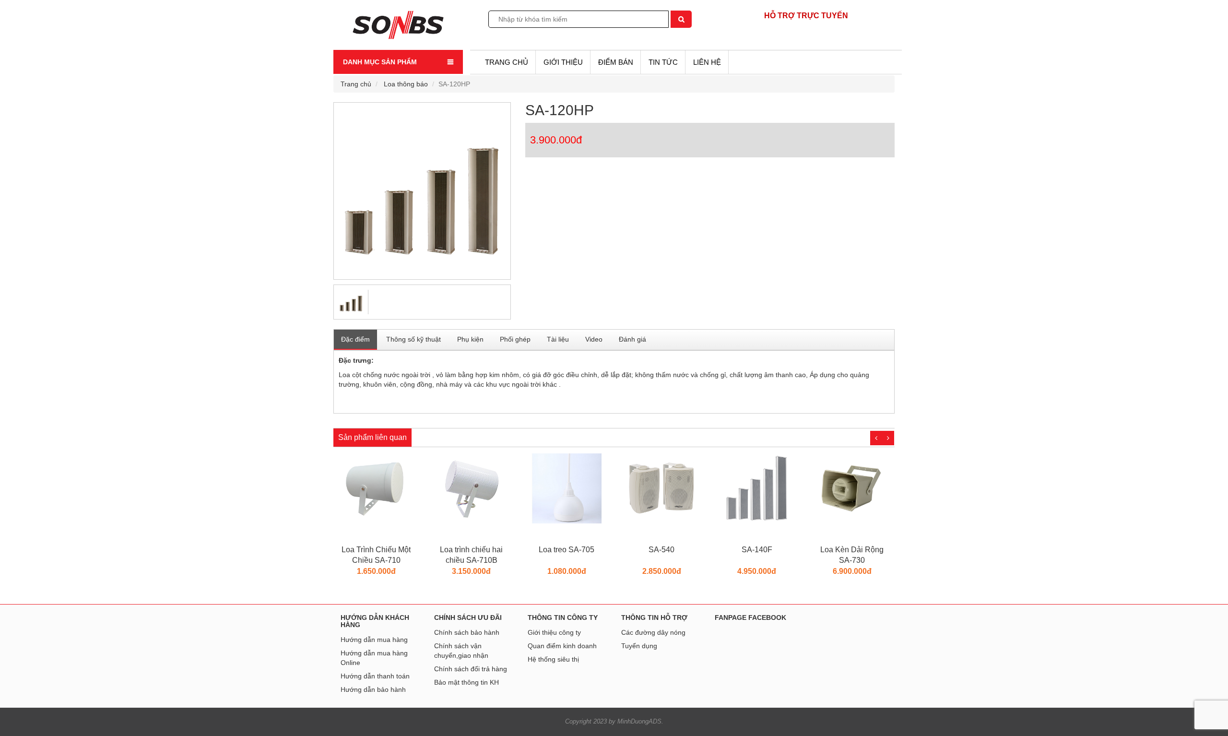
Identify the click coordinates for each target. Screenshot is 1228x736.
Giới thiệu (563, 62)
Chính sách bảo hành (466, 632)
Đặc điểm (355, 339)
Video (593, 339)
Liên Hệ (707, 62)
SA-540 (571, 550)
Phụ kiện (470, 339)
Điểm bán (615, 62)
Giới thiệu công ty (554, 632)
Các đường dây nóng (653, 632)
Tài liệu (558, 339)
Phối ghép (515, 339)
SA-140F (666, 550)
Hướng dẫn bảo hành (373, 689)
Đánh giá (632, 339)
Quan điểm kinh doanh (562, 646)
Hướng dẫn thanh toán (375, 676)
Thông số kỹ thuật (413, 339)
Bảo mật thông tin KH (466, 682)
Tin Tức (663, 62)
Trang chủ (506, 62)
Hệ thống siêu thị (553, 659)
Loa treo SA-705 (476, 550)
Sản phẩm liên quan (372, 437)
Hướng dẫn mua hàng (374, 639)
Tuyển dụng (639, 646)
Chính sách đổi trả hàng (470, 669)
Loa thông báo (406, 84)
